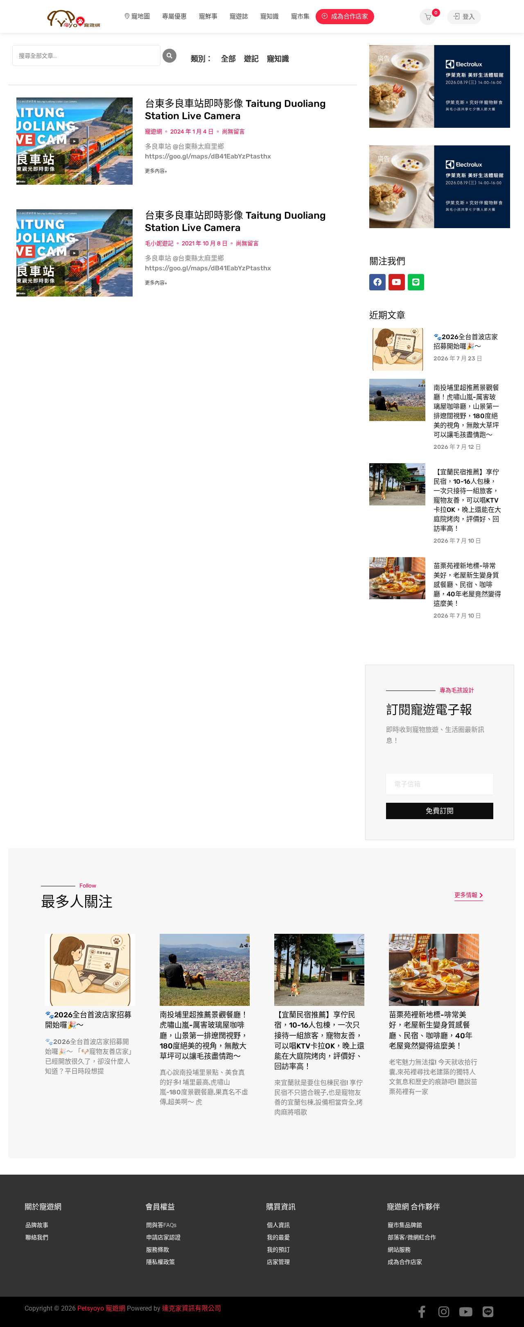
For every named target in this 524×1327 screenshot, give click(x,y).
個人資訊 (278, 1225)
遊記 (251, 58)
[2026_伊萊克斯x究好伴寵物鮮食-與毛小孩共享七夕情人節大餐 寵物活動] (439, 86)
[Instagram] (444, 1312)
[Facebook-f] (422, 1312)
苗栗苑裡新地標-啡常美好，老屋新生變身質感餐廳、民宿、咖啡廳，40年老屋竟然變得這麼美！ (467, 584)
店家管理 (278, 1262)
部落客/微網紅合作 (412, 1237)
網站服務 (399, 1249)
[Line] (488, 1312)
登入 (468, 16)
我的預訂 (278, 1249)
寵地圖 (140, 16)
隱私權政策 (160, 1262)
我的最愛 (278, 1237)
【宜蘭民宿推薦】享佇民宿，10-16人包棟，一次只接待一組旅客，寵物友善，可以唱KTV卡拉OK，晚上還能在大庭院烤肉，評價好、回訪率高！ (467, 500)
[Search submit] (169, 56)
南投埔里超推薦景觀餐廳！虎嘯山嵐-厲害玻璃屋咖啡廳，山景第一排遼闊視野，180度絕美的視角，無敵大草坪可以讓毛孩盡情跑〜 (204, 1035)
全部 (228, 58)
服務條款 (157, 1249)
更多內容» (156, 171)
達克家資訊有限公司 (191, 1308)
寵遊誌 (239, 16)
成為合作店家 (349, 16)
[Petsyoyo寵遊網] (73, 18)
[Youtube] (466, 1312)
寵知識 (269, 16)
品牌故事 (36, 1225)
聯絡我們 (36, 1237)
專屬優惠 (174, 16)
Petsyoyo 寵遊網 (101, 1308)
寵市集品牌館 (405, 1225)
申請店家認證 (163, 1237)
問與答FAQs (161, 1225)
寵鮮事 (208, 16)
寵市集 (300, 16)
